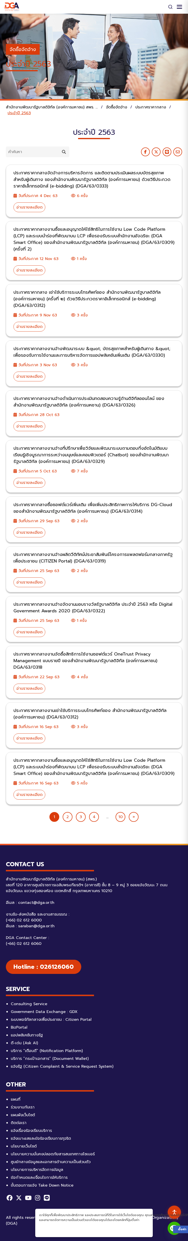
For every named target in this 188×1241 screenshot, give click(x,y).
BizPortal (19, 1027)
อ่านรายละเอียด (29, 207)
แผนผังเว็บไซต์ (23, 1115)
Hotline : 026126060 (43, 966)
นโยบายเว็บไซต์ (24, 1146)
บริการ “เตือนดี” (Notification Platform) (47, 1051)
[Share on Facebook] (145, 151)
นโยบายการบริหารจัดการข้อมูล (37, 1170)
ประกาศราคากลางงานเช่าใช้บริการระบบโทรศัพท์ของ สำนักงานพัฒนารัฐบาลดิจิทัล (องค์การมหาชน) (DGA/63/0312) (89, 713)
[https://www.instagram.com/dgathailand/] (37, 1197)
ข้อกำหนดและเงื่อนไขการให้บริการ (39, 1177)
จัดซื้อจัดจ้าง (23, 49)
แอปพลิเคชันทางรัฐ (27, 1035)
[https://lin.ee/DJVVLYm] (46, 1197)
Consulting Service (29, 1004)
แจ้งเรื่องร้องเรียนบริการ (31, 1131)
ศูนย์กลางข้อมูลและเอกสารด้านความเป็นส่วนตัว (51, 1162)
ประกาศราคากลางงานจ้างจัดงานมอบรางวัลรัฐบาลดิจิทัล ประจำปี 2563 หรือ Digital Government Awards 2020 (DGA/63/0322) (92, 607)
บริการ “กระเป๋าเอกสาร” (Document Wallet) (50, 1059)
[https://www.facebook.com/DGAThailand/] (9, 1197)
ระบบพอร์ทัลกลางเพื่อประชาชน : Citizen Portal (51, 1019)
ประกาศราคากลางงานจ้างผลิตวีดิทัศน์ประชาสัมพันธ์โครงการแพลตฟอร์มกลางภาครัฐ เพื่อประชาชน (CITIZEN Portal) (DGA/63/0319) (93, 557)
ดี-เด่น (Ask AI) (24, 1043)
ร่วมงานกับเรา (23, 1107)
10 (120, 817)
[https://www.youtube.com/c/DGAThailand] (28, 1197)
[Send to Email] (177, 151)
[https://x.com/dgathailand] (19, 1197)
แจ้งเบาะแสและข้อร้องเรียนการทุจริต (41, 1138)
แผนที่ (15, 1099)
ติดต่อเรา (18, 1123)
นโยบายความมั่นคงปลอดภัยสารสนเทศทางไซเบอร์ (53, 1154)
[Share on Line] (167, 151)
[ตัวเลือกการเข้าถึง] (174, 1212)
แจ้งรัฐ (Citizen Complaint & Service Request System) (62, 1066)
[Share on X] (156, 151)
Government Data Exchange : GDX (44, 1012)
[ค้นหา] (170, 6)
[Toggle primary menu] (179, 7)
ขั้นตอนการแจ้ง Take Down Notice (42, 1185)
